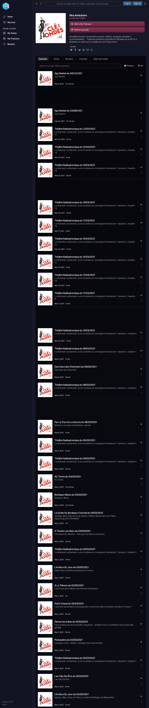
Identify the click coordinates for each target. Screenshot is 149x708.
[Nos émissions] (51, 33)
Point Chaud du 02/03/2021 (69, 603)
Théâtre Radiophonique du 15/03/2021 (75, 256)
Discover (11, 22)
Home (10, 16)
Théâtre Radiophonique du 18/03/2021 (75, 202)
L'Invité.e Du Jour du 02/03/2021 (72, 694)
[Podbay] (6, 8)
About (4, 704)
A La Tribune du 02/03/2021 (69, 585)
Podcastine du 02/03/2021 (69, 639)
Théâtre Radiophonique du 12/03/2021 (75, 274)
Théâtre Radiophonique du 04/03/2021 (75, 458)
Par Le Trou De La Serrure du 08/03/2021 (76, 422)
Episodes (43, 59)
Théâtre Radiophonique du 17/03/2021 (75, 220)
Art (142, 66)
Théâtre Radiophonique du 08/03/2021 (75, 384)
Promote (83, 59)
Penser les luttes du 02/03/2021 (71, 621)
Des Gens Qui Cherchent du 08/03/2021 (76, 366)
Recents (11, 44)
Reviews (69, 59)
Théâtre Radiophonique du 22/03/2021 (75, 146)
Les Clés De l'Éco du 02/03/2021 (71, 676)
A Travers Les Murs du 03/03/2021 (73, 530)
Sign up (137, 3)
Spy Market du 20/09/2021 (69, 110)
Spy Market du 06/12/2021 (68, 73)
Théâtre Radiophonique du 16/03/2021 (75, 238)
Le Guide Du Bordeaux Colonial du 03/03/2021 (79, 512)
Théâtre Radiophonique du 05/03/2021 (75, 440)
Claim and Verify (100, 59)
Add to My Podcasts (83, 24)
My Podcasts (13, 38)
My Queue (12, 33)
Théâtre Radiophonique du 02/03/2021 (75, 657)
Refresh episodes (81, 30)
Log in (127, 3)
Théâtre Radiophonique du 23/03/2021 (75, 128)
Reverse (130, 66)
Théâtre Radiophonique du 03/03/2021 (75, 549)
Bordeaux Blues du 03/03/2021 (71, 494)
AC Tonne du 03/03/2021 (68, 476)
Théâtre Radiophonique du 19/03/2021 (75, 165)
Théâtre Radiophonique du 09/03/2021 (75, 348)
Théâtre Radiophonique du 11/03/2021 (75, 293)
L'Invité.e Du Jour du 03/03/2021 (72, 567)
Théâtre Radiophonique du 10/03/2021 (75, 330)
